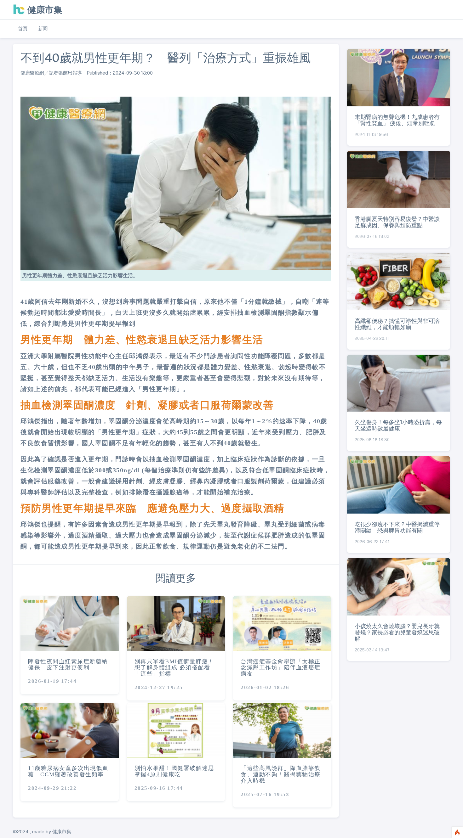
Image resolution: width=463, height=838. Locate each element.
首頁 (22, 28)
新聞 (43, 28)
